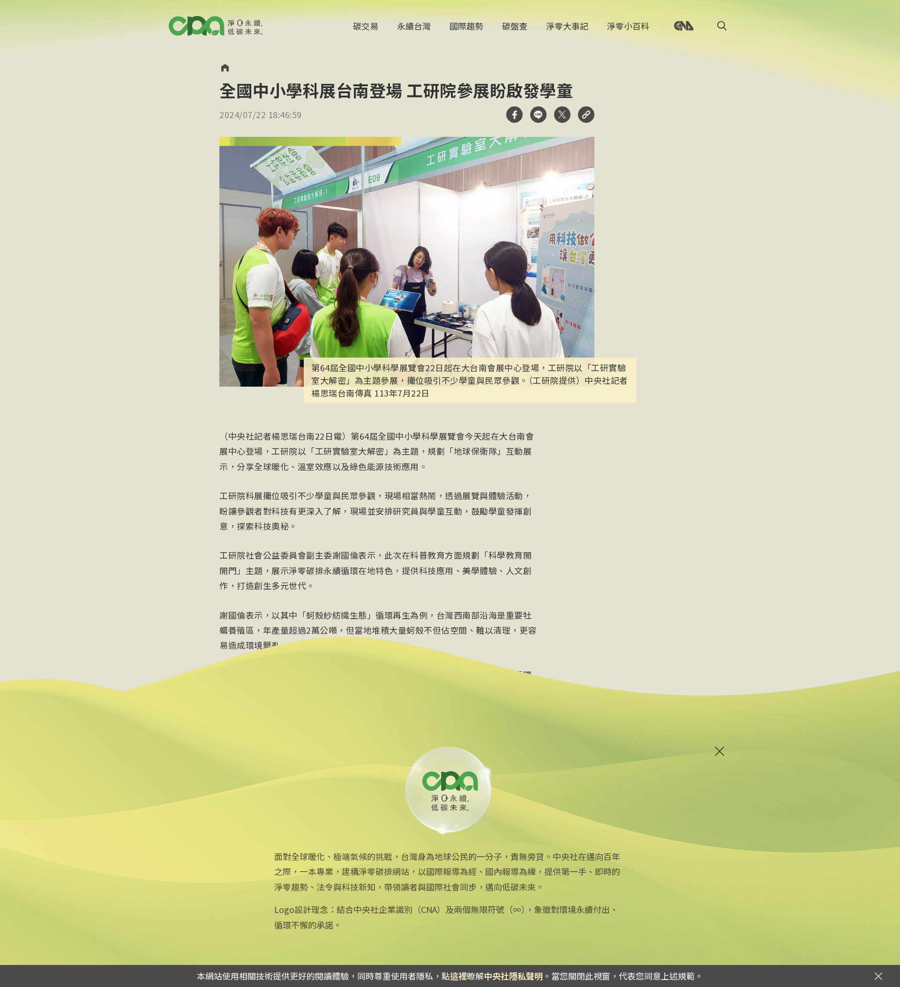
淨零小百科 (628, 26)
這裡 (458, 976)
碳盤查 (514, 26)
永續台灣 (414, 26)
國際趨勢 (466, 26)
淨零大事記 (567, 26)
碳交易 (365, 26)
